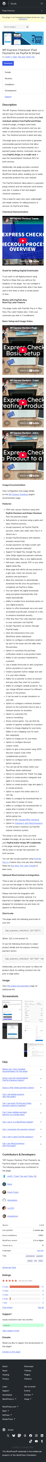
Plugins (27, 1375)
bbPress (7, 1415)
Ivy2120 (10, 1208)
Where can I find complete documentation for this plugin (15, 1070)
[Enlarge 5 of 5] (40, 1046)
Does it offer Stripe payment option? (18, 1088)
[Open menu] (42, 3)
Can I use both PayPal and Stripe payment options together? (16, 1104)
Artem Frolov (13, 1192)
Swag (27, 1399)
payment (40, 1256)
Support (8, 97)
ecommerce (30, 1256)
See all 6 (40, 1250)
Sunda (10, 1430)
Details (8, 72)
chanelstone (12, 1216)
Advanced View (9, 1267)
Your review (7, 1307)
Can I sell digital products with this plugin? (13, 1095)
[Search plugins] (27, 27)
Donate (28, 1395)
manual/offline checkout (28, 820)
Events (27, 1391)
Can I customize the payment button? (18, 1129)
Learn (4, 1386)
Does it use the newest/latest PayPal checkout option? (15, 1079)
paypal (30, 1261)
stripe (41, 1261)
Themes (27, 1370)
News (4, 1370)
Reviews (8, 78)
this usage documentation (18, 986)
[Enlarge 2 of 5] (19, 1026)
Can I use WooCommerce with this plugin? (13, 1144)
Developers (7, 1395)
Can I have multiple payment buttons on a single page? (14, 1113)
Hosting (5, 1375)
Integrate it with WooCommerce (28, 823)
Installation (9, 84)
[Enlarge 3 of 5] (40, 1003)
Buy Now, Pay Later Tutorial (23, 866)
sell (35, 1261)
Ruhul (9, 1184)
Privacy (5, 1379)
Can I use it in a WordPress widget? (17, 1122)
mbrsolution (12, 1200)
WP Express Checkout (18, 494)
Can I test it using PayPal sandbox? (17, 1137)
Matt (5, 1411)
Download (8, 63)
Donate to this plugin (11, 1352)
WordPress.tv (9, 1399)
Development (10, 90)
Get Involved (30, 1386)
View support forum (10, 1330)
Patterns (28, 1379)
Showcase (28, 1366)
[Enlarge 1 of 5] (19, 1003)
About (5, 1366)
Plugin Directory (8, 11)
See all (41, 1307)
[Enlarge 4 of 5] (40, 1028)
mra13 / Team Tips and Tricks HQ (19, 57)
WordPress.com (10, 1406)
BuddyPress (8, 1419)
